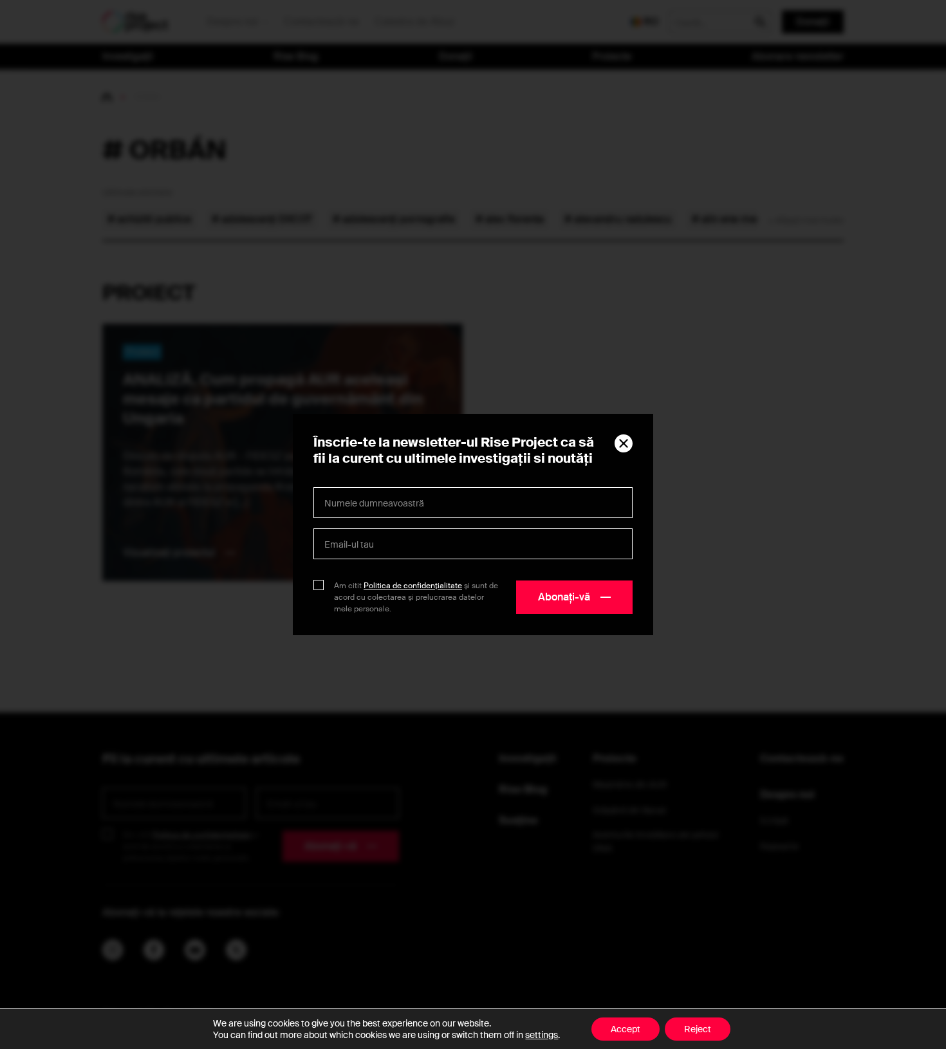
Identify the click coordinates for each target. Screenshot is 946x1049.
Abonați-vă (564, 597)
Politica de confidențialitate (413, 585)
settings (541, 1035)
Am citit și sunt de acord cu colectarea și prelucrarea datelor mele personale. (416, 597)
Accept (625, 1029)
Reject (697, 1029)
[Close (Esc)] (624, 443)
